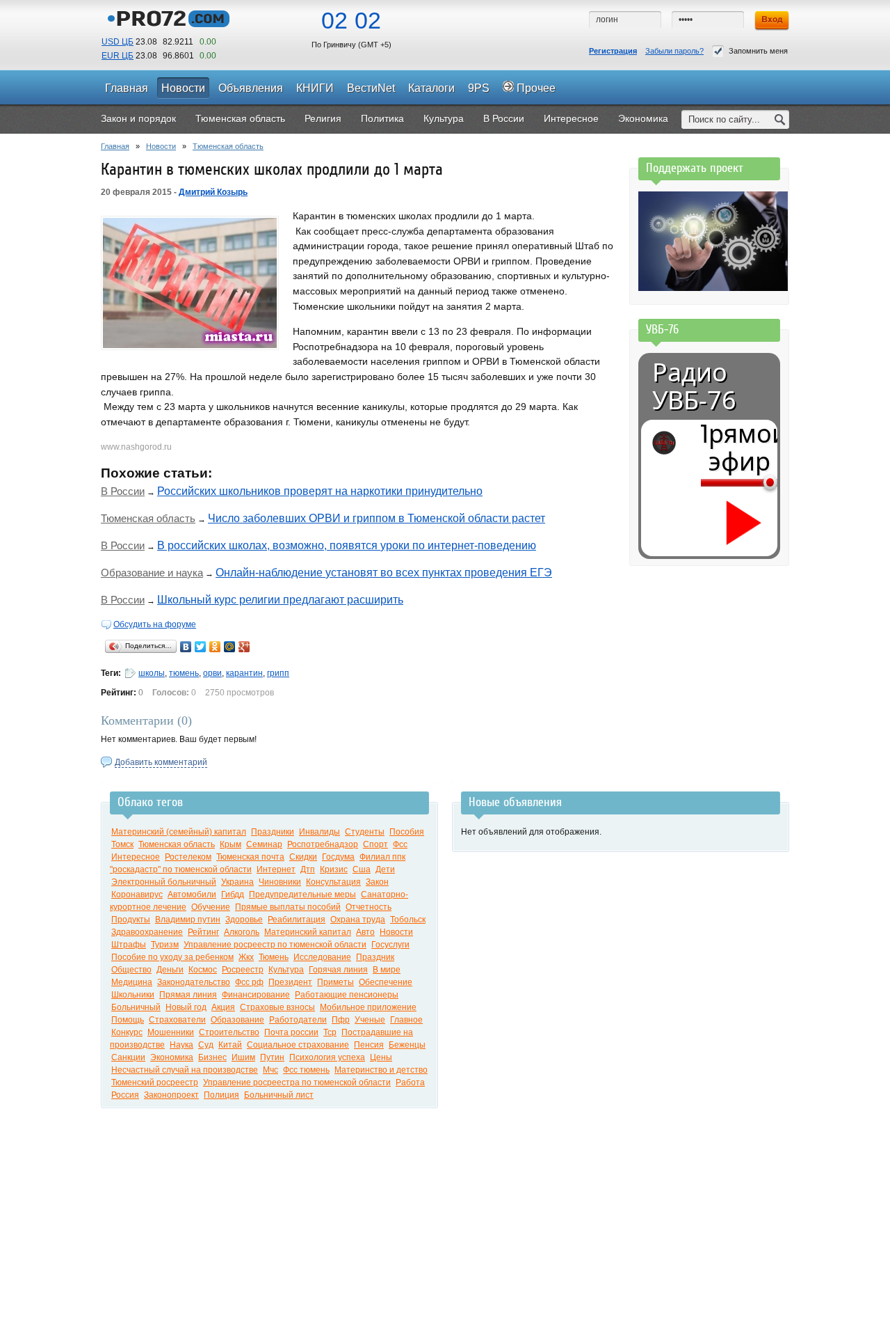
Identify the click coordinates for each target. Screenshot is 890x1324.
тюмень (184, 673)
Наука (181, 1045)
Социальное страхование (298, 1045)
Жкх (246, 957)
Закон (377, 882)
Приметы (335, 982)
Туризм (165, 944)
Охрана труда (357, 919)
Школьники (132, 995)
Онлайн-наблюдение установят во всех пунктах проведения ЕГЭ (384, 572)
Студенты (365, 832)
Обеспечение (385, 982)
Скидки (303, 857)
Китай (230, 1045)
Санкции (128, 1057)
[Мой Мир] (229, 647)
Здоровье (244, 919)
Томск (122, 844)
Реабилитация (296, 919)
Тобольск (408, 919)
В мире (386, 970)
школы (151, 673)
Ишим (243, 1057)
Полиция (221, 1095)
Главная (115, 146)
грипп (278, 673)
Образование (237, 1020)
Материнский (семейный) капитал (178, 832)
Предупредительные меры (302, 894)
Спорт (375, 844)
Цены (381, 1057)
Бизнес (212, 1057)
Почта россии (291, 1032)
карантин (244, 673)
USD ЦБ (118, 42)
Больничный (136, 1007)
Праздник (375, 957)
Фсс (400, 844)
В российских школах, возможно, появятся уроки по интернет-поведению (346, 545)
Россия (125, 1095)
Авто (365, 932)
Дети (385, 869)
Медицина (131, 982)
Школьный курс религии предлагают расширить (280, 600)
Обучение (210, 907)
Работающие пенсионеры (346, 995)
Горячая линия (338, 970)
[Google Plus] (244, 647)
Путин (272, 1057)
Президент (290, 982)
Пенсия (369, 1045)
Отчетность (368, 907)
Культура (286, 970)
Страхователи (177, 1020)
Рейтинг (203, 932)
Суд (205, 1045)
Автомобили (192, 894)
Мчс (270, 1070)
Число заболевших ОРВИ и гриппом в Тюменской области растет (376, 518)
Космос (202, 970)
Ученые (370, 1020)
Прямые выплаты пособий (288, 907)
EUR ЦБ (118, 56)
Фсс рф (249, 982)
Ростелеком (188, 857)
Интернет (276, 869)
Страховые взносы (277, 1007)
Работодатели (298, 1020)
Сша (362, 869)
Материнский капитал (307, 932)
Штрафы (128, 944)
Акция (223, 1007)
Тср (330, 1032)
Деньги (170, 970)
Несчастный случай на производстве (184, 1070)
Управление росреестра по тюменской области (297, 1082)
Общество (131, 970)
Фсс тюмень (306, 1070)
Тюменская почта (250, 857)
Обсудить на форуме (154, 624)
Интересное (135, 857)
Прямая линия (188, 995)
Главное (406, 1020)
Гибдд (232, 894)
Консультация (333, 882)
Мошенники (170, 1032)
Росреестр (243, 970)
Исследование (322, 957)
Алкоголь (241, 932)
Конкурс (127, 1032)
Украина (237, 882)
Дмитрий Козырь (213, 192)
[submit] (780, 119)
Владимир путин (187, 919)
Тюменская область (228, 146)
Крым (230, 844)
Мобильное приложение (368, 1007)
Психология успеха (327, 1057)
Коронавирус (137, 894)
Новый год (186, 1007)
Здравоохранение (147, 932)
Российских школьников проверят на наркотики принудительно (320, 491)
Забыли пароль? (674, 51)
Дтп (307, 869)
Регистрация (613, 51)
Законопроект (171, 1095)
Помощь (127, 1020)
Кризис (334, 869)
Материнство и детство (381, 1070)
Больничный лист (279, 1095)
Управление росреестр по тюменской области (275, 944)
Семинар (264, 844)
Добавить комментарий (161, 762)
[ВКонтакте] (186, 647)
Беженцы (407, 1045)
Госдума (338, 857)
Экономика (171, 1057)
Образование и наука (152, 572)
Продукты (130, 919)
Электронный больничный (163, 882)
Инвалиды (319, 832)
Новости (161, 146)
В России (123, 491)
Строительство (229, 1032)
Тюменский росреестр (154, 1082)
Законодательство (193, 982)
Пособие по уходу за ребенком (172, 957)
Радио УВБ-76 (694, 386)
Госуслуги (390, 944)
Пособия (406, 832)
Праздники (272, 832)
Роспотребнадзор (322, 844)
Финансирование (256, 995)
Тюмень (274, 957)
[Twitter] (200, 647)
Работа (410, 1082)
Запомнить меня (758, 51)
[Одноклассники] (215, 647)
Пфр (341, 1020)
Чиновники (280, 882)
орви (212, 673)
